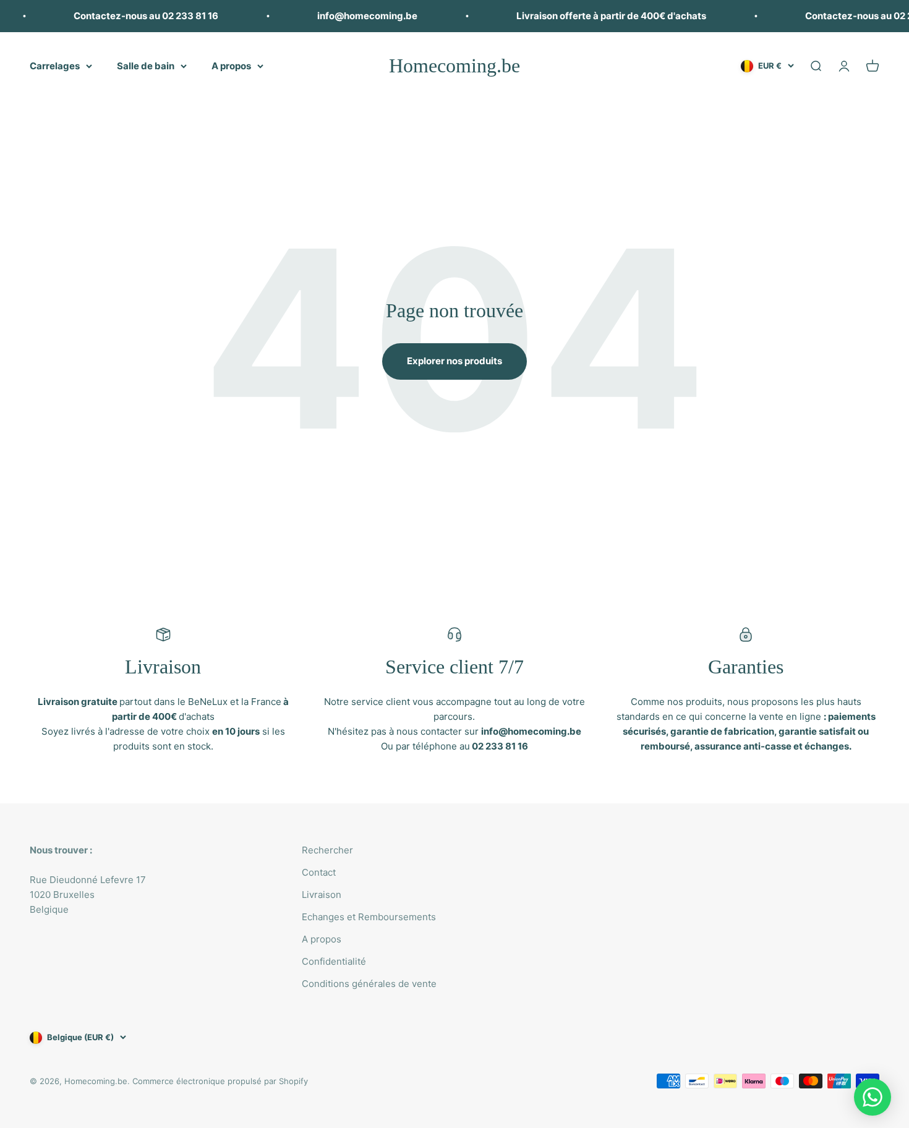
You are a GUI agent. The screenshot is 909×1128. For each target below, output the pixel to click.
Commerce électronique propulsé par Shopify (220, 1081)
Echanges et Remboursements (369, 917)
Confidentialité (334, 961)
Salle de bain (145, 66)
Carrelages (55, 66)
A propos (231, 66)
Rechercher (327, 850)
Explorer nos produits (454, 361)
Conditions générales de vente (369, 983)
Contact (319, 872)
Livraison (321, 894)
